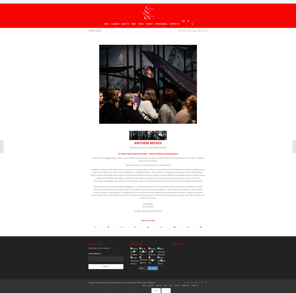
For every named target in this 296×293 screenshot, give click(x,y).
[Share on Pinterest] (134, 227)
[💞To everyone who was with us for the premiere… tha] (161, 251)
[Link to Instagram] (198, 1)
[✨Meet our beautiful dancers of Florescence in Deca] (152, 260)
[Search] (191, 24)
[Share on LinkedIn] (148, 227)
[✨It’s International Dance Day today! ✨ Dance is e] (161, 260)
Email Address (94, 253)
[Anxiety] (294, 146)
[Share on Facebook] (95, 227)
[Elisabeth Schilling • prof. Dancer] (148, 12)
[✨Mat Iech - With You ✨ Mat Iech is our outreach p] (152, 251)
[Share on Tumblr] (161, 227)
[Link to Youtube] (195, 1)
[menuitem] (106, 24)
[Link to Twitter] (188, 1)
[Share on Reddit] (187, 227)
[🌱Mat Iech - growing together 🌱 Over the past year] (134, 251)
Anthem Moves (95, 30)
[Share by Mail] (200, 227)
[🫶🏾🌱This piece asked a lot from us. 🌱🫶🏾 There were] (134, 260)
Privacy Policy (132, 282)
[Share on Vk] (174, 227)
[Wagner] (2, 146)
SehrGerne (152, 282)
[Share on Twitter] (108, 227)
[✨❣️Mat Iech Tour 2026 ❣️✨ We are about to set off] (143, 251)
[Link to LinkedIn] (192, 1)
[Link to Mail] (206, 1)
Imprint (125, 282)
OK (156, 290)
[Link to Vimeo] (202, 1)
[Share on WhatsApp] (121, 227)
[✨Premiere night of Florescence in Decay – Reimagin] (143, 260)
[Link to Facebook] (185, 1)
